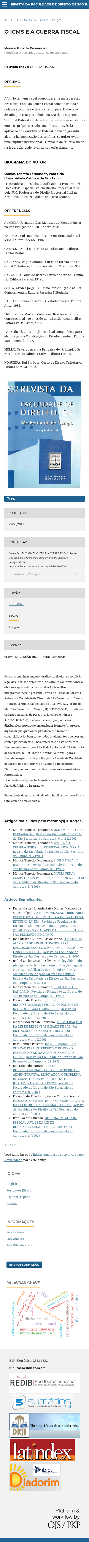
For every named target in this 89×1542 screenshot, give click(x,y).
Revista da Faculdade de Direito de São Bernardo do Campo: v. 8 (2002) (43, 1087)
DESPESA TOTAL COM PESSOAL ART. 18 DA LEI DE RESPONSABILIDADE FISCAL (45, 1122)
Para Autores (15, 1239)
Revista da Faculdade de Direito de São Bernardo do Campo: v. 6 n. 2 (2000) (47, 836)
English (11, 1184)
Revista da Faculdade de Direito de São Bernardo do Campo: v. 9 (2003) (47, 867)
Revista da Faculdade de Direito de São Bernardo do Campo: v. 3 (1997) (48, 1059)
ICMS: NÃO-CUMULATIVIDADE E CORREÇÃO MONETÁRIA (46, 845)
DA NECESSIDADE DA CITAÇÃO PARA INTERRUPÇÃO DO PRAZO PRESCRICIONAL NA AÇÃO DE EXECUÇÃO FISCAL (44, 1050)
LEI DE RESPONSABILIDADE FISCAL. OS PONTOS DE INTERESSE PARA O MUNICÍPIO (45, 1004)
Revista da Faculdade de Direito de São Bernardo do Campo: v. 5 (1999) (48, 882)
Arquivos (24, 20)
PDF (13, 498)
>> (16, 1145)
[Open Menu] (4, 4)
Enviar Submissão (24, 1264)
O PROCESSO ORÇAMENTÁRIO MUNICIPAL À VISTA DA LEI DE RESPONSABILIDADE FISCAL (48, 1100)
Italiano (11, 1203)
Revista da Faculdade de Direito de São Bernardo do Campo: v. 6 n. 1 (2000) (44, 1013)
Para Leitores (15, 1232)
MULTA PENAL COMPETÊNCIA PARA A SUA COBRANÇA (44, 875)
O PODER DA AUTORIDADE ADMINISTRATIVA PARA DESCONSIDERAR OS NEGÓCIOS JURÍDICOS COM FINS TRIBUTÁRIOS (48, 945)
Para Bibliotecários (19, 1245)
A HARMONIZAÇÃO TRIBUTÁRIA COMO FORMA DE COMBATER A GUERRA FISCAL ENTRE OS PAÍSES (48, 917)
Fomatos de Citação (26, 574)
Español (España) (19, 1197)
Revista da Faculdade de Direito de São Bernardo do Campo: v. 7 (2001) (48, 1109)
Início (9, 20)
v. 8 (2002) (41, 20)
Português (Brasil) (19, 1190)
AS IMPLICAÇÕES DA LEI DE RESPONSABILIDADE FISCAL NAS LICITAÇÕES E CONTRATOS (47, 1026)
